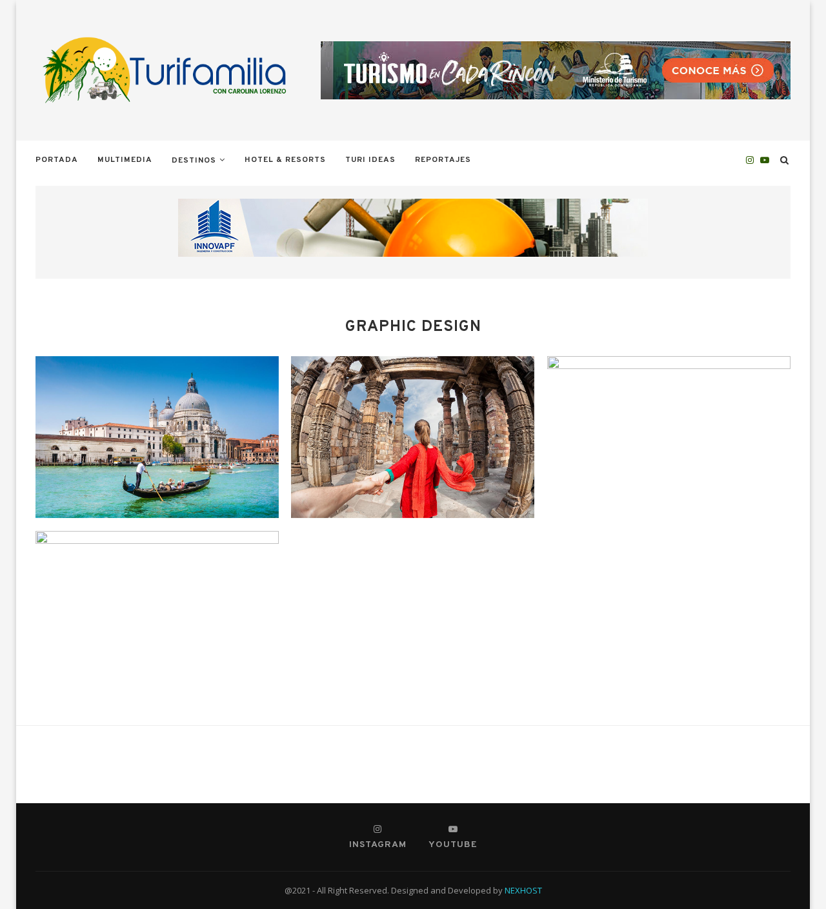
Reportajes (443, 160)
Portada (56, 160)
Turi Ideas (370, 160)
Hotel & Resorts (285, 160)
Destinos (194, 160)
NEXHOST (523, 890)
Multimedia (124, 160)
